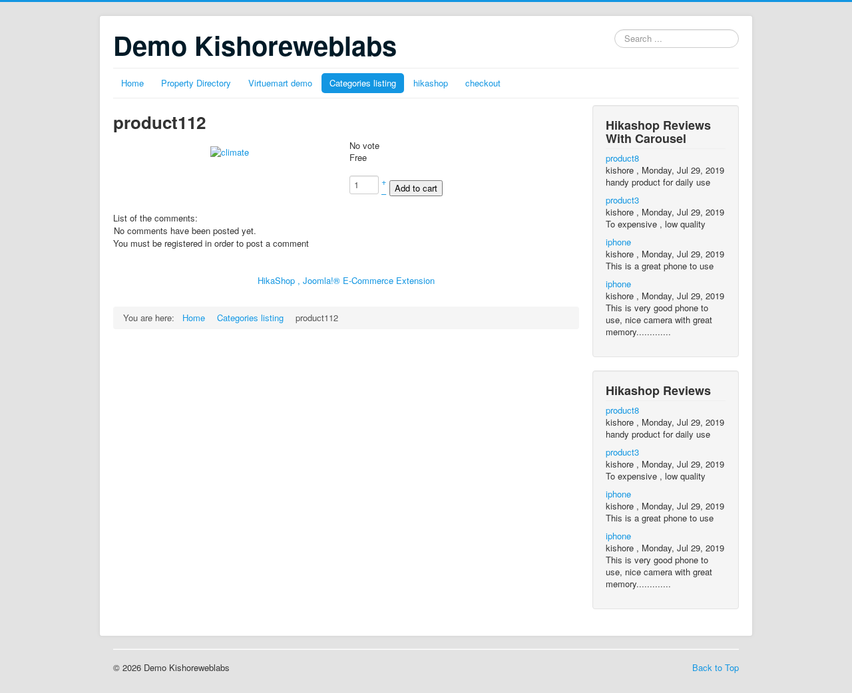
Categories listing (362, 82)
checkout (483, 82)
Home (132, 82)
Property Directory (196, 82)
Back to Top (715, 667)
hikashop (430, 82)
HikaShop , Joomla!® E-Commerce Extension (346, 280)
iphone (618, 241)
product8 (622, 158)
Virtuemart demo (280, 82)
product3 (622, 200)
